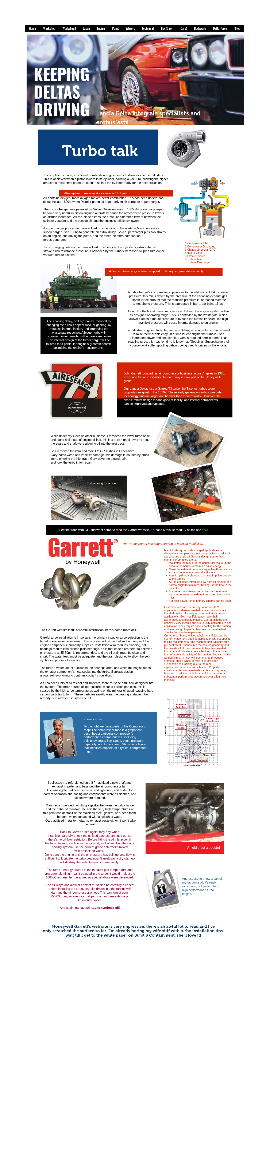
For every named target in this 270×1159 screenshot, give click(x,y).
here (205, 530)
